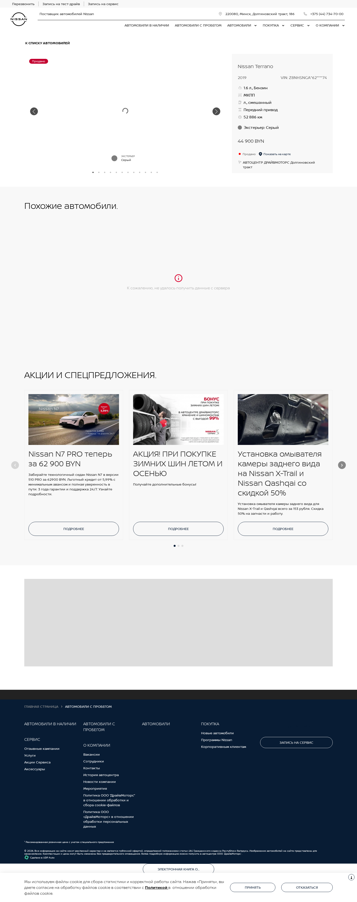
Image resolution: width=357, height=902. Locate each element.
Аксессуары (34, 769)
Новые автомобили (217, 733)
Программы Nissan (216, 739)
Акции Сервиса (37, 762)
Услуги (30, 755)
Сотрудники (93, 761)
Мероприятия (95, 788)
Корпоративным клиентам (223, 746)
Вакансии (91, 754)
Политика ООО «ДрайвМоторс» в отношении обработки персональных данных (108, 819)
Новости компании (99, 781)
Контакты (91, 768)
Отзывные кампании (42, 748)
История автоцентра (101, 774)
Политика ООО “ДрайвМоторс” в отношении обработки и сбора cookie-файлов (109, 800)
